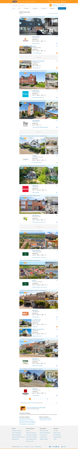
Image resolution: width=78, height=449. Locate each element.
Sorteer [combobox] (54, 13)
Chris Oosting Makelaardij (37, 53)
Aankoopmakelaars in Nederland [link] (45, 418)
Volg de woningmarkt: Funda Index (18, 437)
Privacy (22, 446)
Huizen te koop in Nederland (24, 418)
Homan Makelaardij (35, 43)
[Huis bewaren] (57, 36)
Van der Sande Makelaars (37, 162)
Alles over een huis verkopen (31, 434)
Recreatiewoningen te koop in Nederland (27, 424)
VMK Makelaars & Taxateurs (37, 365)
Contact (55, 439)
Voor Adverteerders (57, 434)
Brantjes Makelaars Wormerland (38, 97)
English (64, 446)
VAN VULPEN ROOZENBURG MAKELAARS (40, 127)
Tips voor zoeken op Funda (31, 439)
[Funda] (14, 1)
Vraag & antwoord (15, 439)
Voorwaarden (26, 446)
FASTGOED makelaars (36, 67)
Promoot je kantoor (43, 434)
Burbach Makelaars (35, 395)
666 (47, 398)
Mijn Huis (28, 430)
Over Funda (56, 430)
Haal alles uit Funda (29, 441)
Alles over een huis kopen (31, 432)
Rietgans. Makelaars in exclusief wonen (39, 257)
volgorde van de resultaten (32, 402)
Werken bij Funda (57, 432)
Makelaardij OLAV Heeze (37, 336)
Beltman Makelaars (35, 192)
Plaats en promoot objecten (45, 432)
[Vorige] (26, 399)
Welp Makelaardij (35, 317)
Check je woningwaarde (16, 432)
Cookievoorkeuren (38, 446)
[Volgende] (51, 399)
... (44, 398)
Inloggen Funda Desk (44, 439)
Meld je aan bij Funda (44, 430)
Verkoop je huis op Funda (16, 430)
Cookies (31, 446)
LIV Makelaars (34, 326)
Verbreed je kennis (43, 437)
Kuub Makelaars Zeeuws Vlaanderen (39, 222)
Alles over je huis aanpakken (31, 437)
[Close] (56, 402)
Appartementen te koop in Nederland (26, 419)
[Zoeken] (51, 5)
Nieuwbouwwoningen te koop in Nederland (27, 421)
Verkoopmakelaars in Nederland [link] (45, 419)
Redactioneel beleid (57, 437)
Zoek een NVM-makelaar (16, 434)
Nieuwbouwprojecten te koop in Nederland (27, 422)
